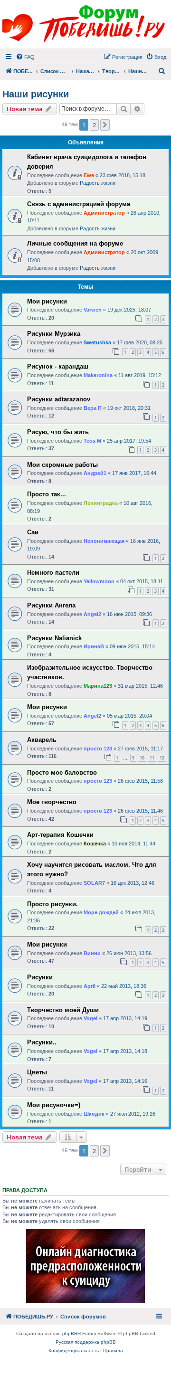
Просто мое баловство (62, 772)
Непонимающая (104, 541)
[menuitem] (25, 57)
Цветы (37, 1072)
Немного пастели (53, 572)
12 (162, 758)
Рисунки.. (42, 1042)
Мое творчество (51, 802)
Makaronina (98, 375)
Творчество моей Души (63, 1010)
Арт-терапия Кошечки (60, 834)
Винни (92, 953)
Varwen (93, 310)
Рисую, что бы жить (58, 432)
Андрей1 (95, 473)
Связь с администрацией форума (78, 204)
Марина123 (98, 686)
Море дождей (101, 912)
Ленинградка (101, 503)
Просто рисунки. (52, 904)
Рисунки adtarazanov (58, 399)
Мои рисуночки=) (53, 1105)
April (89, 986)
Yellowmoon (99, 581)
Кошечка (95, 843)
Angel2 (92, 614)
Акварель (42, 739)
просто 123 (98, 748)
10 (142, 758)
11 (152, 758)
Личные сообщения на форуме (75, 243)
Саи (32, 532)
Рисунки (40, 977)
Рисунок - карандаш (57, 366)
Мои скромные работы (62, 464)
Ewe (89, 175)
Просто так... (46, 494)
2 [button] (94, 125)
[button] (105, 125)
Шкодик (94, 1114)
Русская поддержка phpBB (86, 1342)
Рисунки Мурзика (53, 333)
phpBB (69, 1333)
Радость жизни (97, 183)
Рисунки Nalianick (54, 638)
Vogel (90, 1018)
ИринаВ (94, 646)
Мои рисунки (47, 301)
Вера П (93, 408)
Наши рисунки (35, 94)
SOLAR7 (94, 883)
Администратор (104, 213)
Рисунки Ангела (51, 605)
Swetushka (97, 342)
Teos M (92, 441)
